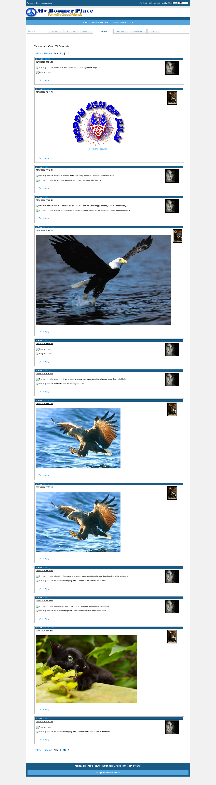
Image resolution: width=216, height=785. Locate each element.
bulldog (46, 59)
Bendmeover (49, 89)
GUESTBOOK (103, 32)
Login (43, 3)
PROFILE (55, 32)
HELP (97, 766)
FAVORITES (137, 32)
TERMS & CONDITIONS (84, 766)
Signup (49, 3)
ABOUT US (123, 766)
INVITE (115, 766)
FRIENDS (120, 32)
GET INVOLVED (135, 766)
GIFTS (130, 22)
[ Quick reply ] (44, 80)
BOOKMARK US (154, 3)
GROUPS (93, 22)
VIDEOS (108, 22)
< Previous (47, 53)
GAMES (115, 22)
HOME (85, 22)
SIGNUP (123, 22)
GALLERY (71, 32)
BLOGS (86, 32)
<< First (37, 53)
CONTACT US (105, 766)
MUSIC (100, 22)
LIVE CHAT (143, 3)
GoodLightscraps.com (98, 149)
